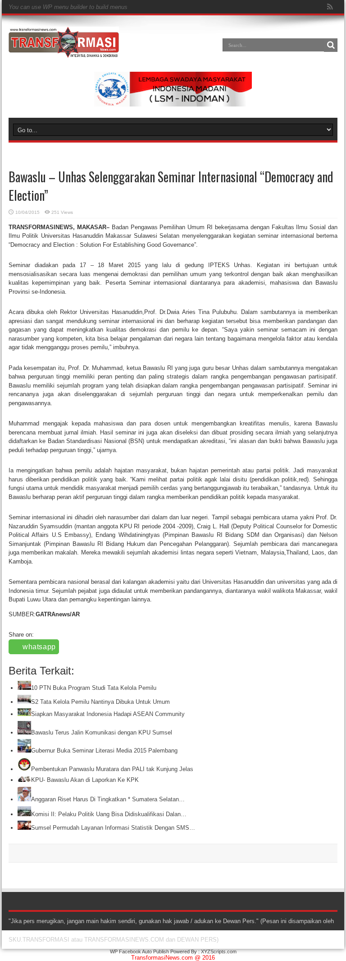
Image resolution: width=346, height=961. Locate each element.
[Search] (330, 45)
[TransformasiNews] (64, 51)
